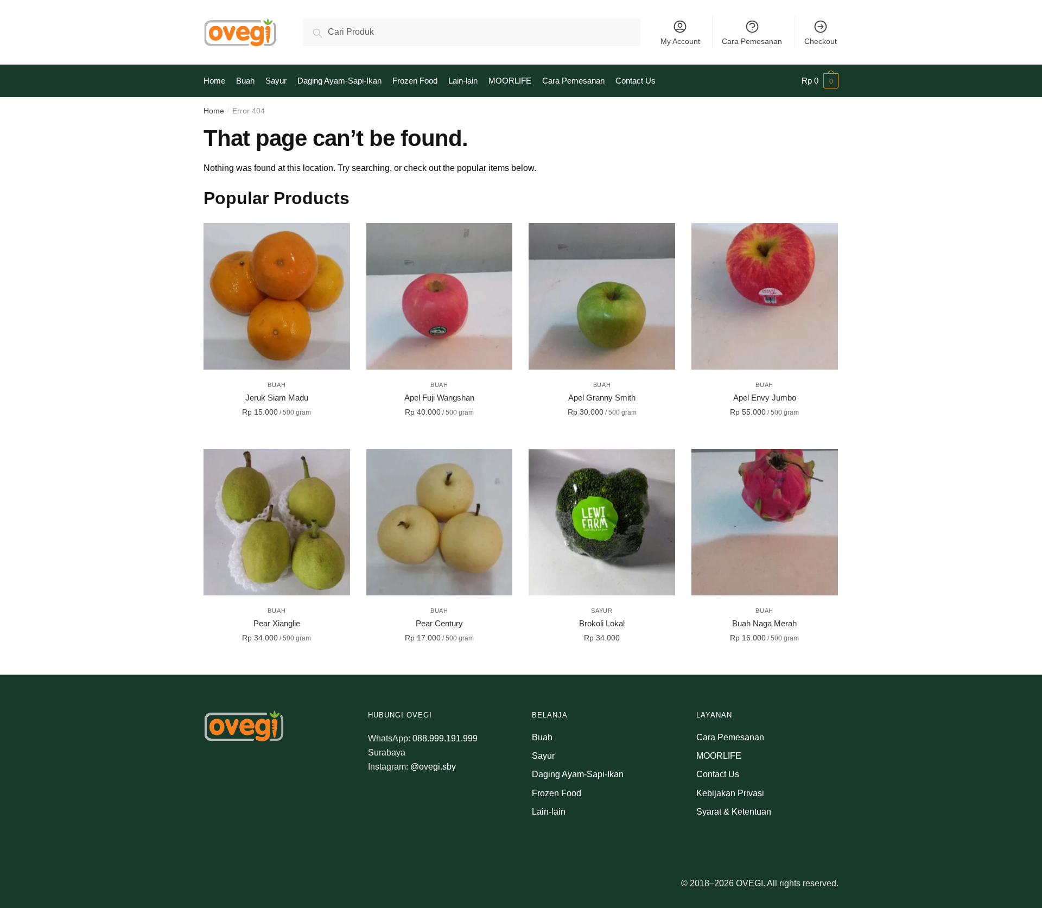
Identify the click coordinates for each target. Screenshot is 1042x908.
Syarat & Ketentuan (733, 811)
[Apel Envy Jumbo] (764, 296)
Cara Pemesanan (752, 41)
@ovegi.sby (433, 766)
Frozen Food (556, 793)
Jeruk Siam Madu (276, 397)
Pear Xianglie (276, 623)
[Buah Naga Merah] (764, 522)
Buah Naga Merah (764, 623)
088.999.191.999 (445, 738)
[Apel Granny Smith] (602, 296)
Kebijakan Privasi (730, 793)
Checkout (820, 41)
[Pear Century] (439, 522)
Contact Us (717, 774)
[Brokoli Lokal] (602, 522)
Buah (276, 385)
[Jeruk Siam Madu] (277, 296)
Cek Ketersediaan (601, 662)
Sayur (602, 610)
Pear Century (439, 623)
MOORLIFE (718, 755)
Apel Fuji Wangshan (439, 397)
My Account (680, 41)
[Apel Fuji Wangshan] (439, 296)
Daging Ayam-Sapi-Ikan (578, 774)
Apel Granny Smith (602, 397)
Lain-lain (549, 811)
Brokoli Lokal (602, 623)
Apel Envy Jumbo (764, 397)
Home (214, 110)
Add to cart (276, 436)
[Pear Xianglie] (277, 522)
